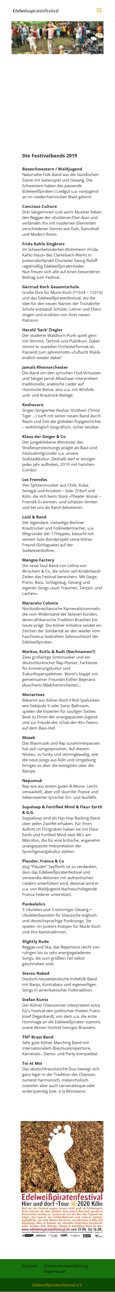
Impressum (55, 1271)
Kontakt (29, 1265)
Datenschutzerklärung (66, 1265)
